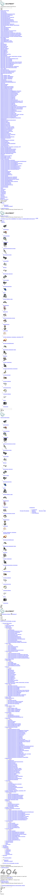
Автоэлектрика (11, 629)
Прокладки (10, 720)
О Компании (8, 849)
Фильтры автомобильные (13, 794)
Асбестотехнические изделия (14, 653)
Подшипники (11, 714)
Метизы (9, 669)
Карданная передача (12, 700)
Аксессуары (10, 645)
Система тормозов (11, 830)
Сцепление (10, 782)
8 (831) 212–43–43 (4, 199)
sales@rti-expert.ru (5, 208)
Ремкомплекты (11, 760)
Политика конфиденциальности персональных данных (13, 885)
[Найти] (1, 9)
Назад (8, 624)
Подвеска (10, 802)
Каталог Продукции (9, 625)
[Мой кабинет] (1, 607)
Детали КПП (10, 662)
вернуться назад (3, 877)
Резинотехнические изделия (14, 729)
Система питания (11, 823)
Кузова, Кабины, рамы (12, 708)
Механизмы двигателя (12, 685)
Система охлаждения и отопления (15, 810)
